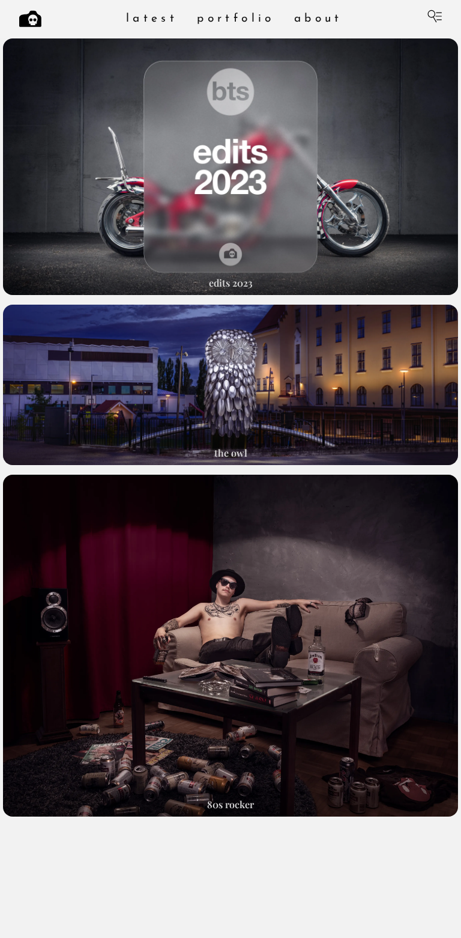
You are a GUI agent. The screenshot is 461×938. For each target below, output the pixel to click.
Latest (152, 19)
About (318, 19)
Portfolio (236, 19)
